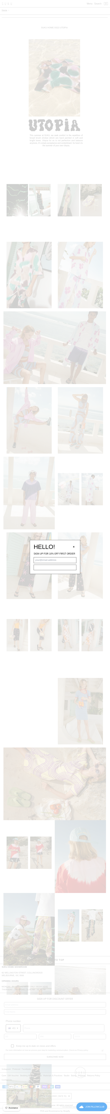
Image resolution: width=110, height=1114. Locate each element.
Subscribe (55, 567)
